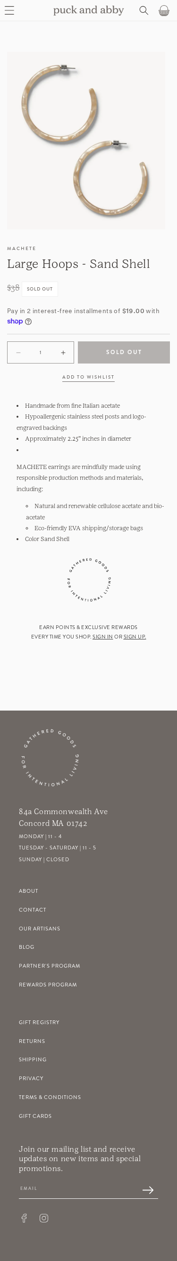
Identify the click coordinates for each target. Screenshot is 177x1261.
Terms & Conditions (50, 1097)
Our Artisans (39, 928)
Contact (32, 909)
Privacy (31, 1078)
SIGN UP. (135, 636)
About (28, 891)
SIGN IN (103, 636)
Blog (26, 947)
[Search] (143, 10)
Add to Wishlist (88, 377)
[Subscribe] (143, 1191)
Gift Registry (39, 1022)
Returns (32, 1041)
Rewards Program (48, 984)
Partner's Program (49, 966)
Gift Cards (35, 1116)
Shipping (33, 1059)
